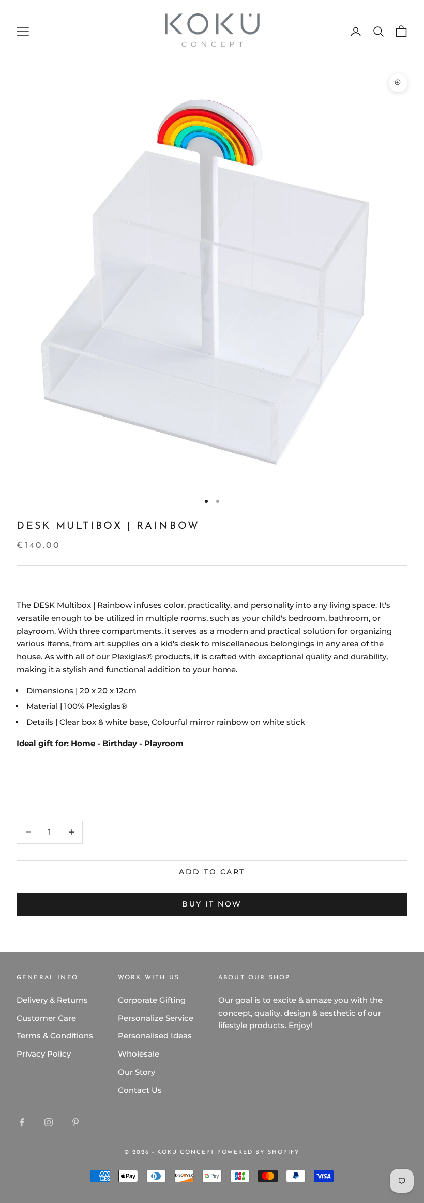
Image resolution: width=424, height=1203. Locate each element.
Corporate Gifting (152, 1000)
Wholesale (138, 1054)
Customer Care (46, 1018)
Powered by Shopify (258, 1152)
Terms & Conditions (55, 1036)
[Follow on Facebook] (22, 1122)
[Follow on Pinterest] (75, 1122)
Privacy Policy (44, 1054)
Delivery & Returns (52, 1000)
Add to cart (212, 872)
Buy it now (211, 904)
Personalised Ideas (155, 1036)
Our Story (136, 1072)
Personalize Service (155, 1018)
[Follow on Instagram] (48, 1122)
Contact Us (140, 1090)
